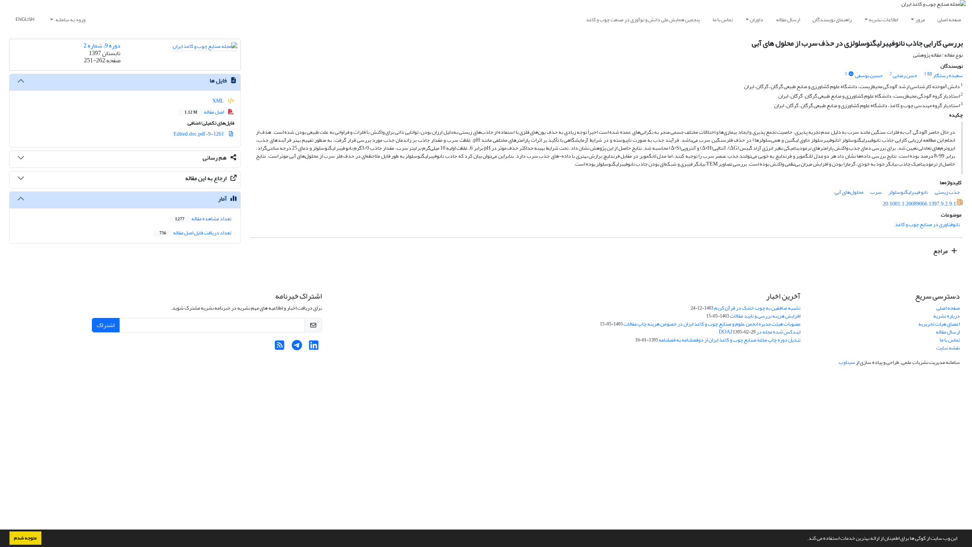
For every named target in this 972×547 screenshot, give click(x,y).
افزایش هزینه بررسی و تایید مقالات (765, 316)
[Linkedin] (314, 347)
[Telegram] (297, 347)
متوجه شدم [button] (25, 537)
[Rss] (279, 347)
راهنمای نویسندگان (832, 19)
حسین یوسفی (869, 75)
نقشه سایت (948, 348)
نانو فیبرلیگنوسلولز (908, 192)
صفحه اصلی (949, 19)
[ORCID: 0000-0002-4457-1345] (851, 74)
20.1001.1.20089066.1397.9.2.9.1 (919, 204)
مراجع (941, 251)
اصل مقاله (205, 112)
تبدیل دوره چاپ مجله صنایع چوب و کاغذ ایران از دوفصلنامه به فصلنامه (729, 340)
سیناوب (847, 362)
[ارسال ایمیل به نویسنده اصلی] (929, 74)
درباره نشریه (946, 316)
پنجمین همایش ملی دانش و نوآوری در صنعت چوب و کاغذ (643, 19)
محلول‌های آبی (849, 192)
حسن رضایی (905, 75)
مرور (920, 19)
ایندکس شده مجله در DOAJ (759, 332)
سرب (876, 192)
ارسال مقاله (788, 19)
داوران (756, 19)
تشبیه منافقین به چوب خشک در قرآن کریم (757, 308)
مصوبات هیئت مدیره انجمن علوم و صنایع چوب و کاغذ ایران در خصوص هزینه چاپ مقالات (711, 324)
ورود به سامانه (70, 19)
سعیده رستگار (948, 75)
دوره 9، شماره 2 (102, 45)
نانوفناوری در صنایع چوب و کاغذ (927, 224)
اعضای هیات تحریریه (939, 324)
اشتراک (106, 325)
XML (218, 101)
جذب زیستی (947, 192)
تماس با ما (723, 19)
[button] (805, 539)
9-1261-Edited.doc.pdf (199, 134)
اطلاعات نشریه (883, 19)
